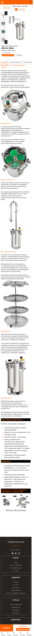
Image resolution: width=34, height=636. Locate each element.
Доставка (16, 585)
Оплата (15, 582)
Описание (4, 62)
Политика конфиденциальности (16, 593)
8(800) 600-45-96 (17, 542)
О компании (16, 624)
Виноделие (15, 610)
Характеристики (15, 62)
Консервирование (16, 568)
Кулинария (15, 613)
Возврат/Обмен (16, 590)
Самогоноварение (16, 565)
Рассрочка (15, 588)
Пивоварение (15, 607)
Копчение (16, 571)
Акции (16, 562)
